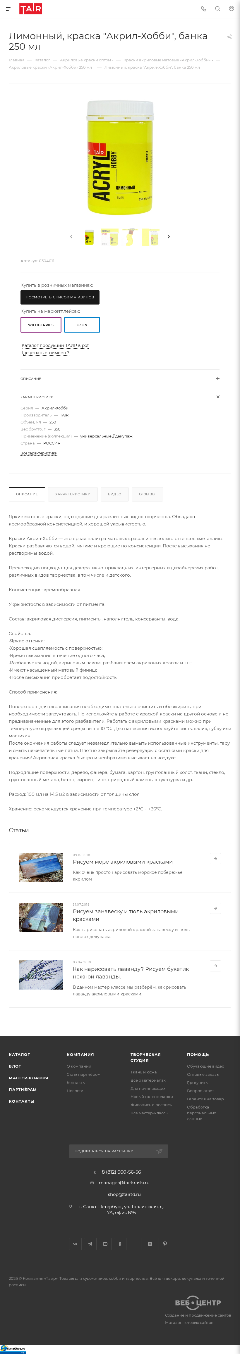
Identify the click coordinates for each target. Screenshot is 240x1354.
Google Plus (135, 1244)
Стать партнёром (83, 1074)
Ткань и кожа (144, 1072)
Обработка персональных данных (201, 1113)
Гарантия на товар (205, 1099)
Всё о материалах (148, 1080)
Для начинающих (148, 1088)
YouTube (105, 1244)
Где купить (197, 1082)
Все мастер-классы (149, 1113)
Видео (114, 494)
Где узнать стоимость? (45, 352)
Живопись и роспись (151, 1104)
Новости (75, 1090)
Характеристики (72, 494)
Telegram (90, 1244)
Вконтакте (75, 1244)
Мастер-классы (28, 1077)
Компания (80, 1054)
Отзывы (147, 494)
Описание (27, 494)
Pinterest (165, 1244)
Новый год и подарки (152, 1096)
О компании (79, 1066)
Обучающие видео (205, 1066)
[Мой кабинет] (231, 9)
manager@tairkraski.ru (124, 1182)
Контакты (21, 1101)
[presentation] (71, 237)
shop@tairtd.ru (124, 1194)
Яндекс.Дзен (150, 1244)
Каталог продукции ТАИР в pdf (55, 345)
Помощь (198, 1054)
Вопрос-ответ (200, 1090)
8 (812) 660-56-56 (121, 1172)
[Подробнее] (215, 858)
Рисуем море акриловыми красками (123, 862)
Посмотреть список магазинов (60, 297)
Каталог (19, 1054)
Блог (15, 1066)
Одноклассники (120, 1244)
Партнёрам (23, 1089)
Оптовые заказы (203, 1074)
